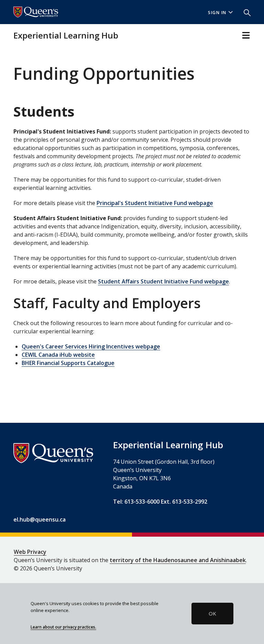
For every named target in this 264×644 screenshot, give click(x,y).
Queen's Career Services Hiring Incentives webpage (91, 346)
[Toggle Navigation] (246, 35)
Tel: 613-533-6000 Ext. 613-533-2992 (160, 501)
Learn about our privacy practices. (63, 627)
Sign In (217, 12)
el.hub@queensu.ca (39, 519)
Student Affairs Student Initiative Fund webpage (163, 281)
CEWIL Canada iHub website (58, 354)
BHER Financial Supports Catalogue (68, 363)
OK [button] (212, 613)
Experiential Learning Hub (65, 35)
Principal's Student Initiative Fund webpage (155, 203)
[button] (244, 12)
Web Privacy (30, 552)
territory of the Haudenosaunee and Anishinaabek (178, 560)
